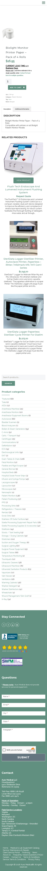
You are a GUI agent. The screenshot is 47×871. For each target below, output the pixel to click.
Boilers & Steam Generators (13, 429)
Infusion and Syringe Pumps (13, 479)
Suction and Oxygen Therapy (14, 542)
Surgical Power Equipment (13, 549)
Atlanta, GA (6, 833)
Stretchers (6, 539)
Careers (6, 857)
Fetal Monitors (8, 462)
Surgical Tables (8, 552)
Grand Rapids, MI (9, 826)
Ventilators (6, 579)
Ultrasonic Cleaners (10, 562)
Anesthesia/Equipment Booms (15, 415)
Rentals (5, 512)
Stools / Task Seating (11, 532)
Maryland (6, 814)
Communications (9, 442)
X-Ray (4, 599)
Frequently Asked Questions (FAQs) (28, 855)
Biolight (12, 102)
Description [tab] (7, 109)
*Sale (4, 402)
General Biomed (8, 469)
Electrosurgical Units (10, 452)
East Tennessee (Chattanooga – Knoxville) (20, 824)
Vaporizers (6, 572)
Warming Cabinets (9, 583)
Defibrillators (7, 446)
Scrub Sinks (6, 516)
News (34, 852)
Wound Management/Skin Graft (15, 596)
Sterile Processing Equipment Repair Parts (19, 522)
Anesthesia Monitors (10, 412)
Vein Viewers (7, 576)
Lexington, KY (8, 828)
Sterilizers (6, 529)
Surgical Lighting (9, 546)
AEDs (4, 405)
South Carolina (8, 821)
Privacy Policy (34, 859)
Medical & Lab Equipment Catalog (24, 848)
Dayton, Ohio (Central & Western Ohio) (18, 835)
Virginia (5, 812)
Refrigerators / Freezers (12, 509)
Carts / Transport (9, 436)
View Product (23, 180)
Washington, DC (8, 817)
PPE (3, 502)
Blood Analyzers (9, 425)
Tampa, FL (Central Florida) (13, 831)
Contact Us (16, 857)
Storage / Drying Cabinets (13, 536)
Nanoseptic (6, 492)
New (10, 99)
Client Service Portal (11, 852)
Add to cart (15, 87)
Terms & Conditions (31, 857)
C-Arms (5, 432)
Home (5, 848)
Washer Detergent (9, 586)
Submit (23, 757)
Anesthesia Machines (10, 409)
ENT (3, 456)
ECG (3, 449)
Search (8, 383)
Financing (26, 852)
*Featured (6, 399)
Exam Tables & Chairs (11, 459)
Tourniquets (7, 559)
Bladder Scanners (9, 422)
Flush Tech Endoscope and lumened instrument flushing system (23, 189)
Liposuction (7, 486)
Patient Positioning (9, 499)
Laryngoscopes (8, 482)
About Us (7, 855)
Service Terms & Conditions (14, 859)
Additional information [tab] (22, 109)
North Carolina (8, 819)
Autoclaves (6, 419)
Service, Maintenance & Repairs (16, 850)
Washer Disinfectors (10, 589)
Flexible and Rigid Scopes (12, 466)
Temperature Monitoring (12, 556)
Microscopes (7, 489)
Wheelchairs (7, 593)
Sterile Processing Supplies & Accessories (19, 526)
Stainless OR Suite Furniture (13, 519)
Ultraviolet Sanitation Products (14, 569)
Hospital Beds (8, 472)
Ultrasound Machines (10, 566)
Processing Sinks (9, 506)
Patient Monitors (17, 97)
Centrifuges (6, 439)
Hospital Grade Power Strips (13, 476)
